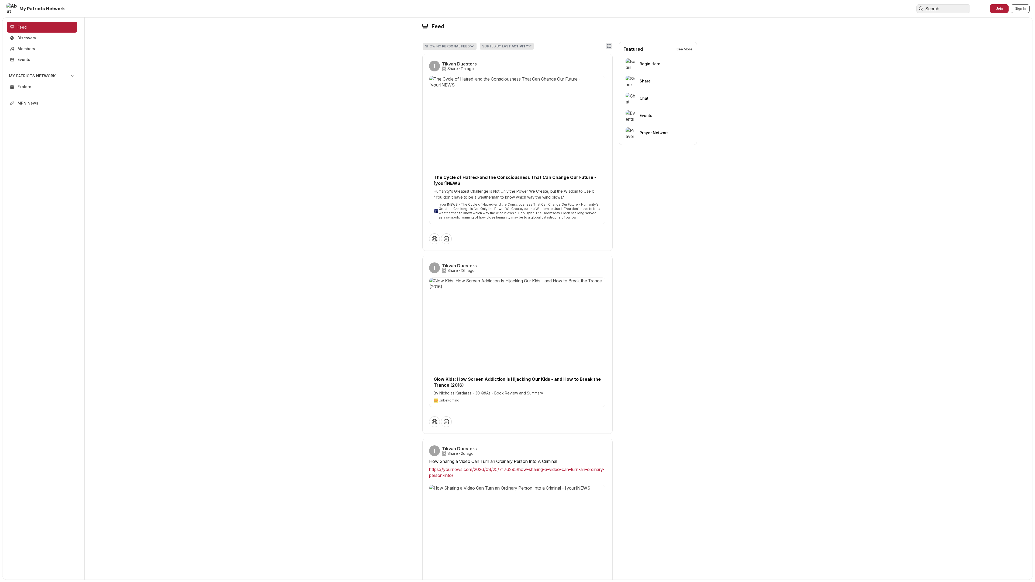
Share (452, 69)
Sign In (1020, 8)
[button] (36, 8)
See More (684, 49)
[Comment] (446, 238)
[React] (434, 239)
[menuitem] (42, 81)
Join (999, 8)
